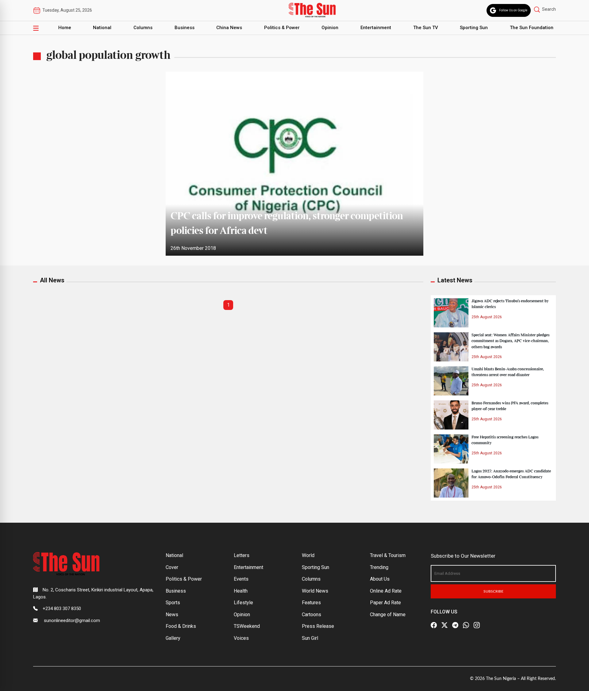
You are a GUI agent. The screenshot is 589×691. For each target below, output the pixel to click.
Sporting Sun (474, 27)
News (172, 614)
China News (229, 27)
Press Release (318, 626)
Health (241, 591)
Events (241, 579)
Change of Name (388, 614)
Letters (241, 555)
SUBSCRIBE (493, 591)
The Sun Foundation (531, 27)
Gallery (173, 638)
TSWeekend (247, 626)
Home (64, 27)
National (102, 27)
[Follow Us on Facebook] (434, 625)
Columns (142, 27)
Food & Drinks (181, 626)
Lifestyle (243, 602)
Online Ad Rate (386, 591)
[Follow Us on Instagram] (477, 625)
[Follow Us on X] (444, 625)
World (308, 555)
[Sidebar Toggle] (36, 28)
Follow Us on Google (513, 10)
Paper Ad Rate (385, 602)
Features (311, 602)
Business (184, 27)
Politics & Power (282, 27)
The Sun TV (425, 27)
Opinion (329, 27)
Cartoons (311, 614)
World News (315, 591)
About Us (380, 579)
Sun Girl (310, 638)
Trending (379, 567)
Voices (241, 638)
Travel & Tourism (388, 555)
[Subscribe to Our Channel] (455, 625)
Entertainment (375, 27)
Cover (172, 567)
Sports (173, 602)
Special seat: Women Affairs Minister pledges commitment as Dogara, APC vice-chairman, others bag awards (510, 341)
